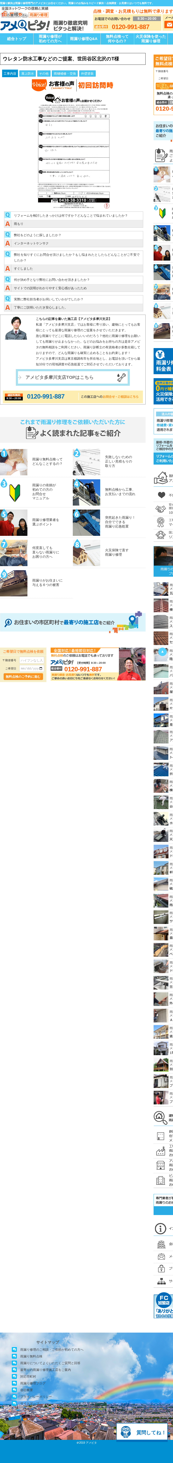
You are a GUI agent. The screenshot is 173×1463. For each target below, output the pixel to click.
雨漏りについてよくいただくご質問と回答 (50, 1363)
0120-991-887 (46, 396)
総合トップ (16, 39)
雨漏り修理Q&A (83, 39)
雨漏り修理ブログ (33, 1383)
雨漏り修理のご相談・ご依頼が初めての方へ (52, 1349)
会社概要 (26, 1390)
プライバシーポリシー (36, 1396)
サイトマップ (29, 1403)
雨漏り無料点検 (31, 1356)
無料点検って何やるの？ (117, 38)
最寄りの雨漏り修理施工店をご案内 (45, 1370)
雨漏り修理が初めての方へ (50, 38)
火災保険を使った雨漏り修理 (151, 38)
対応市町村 (28, 1376)
